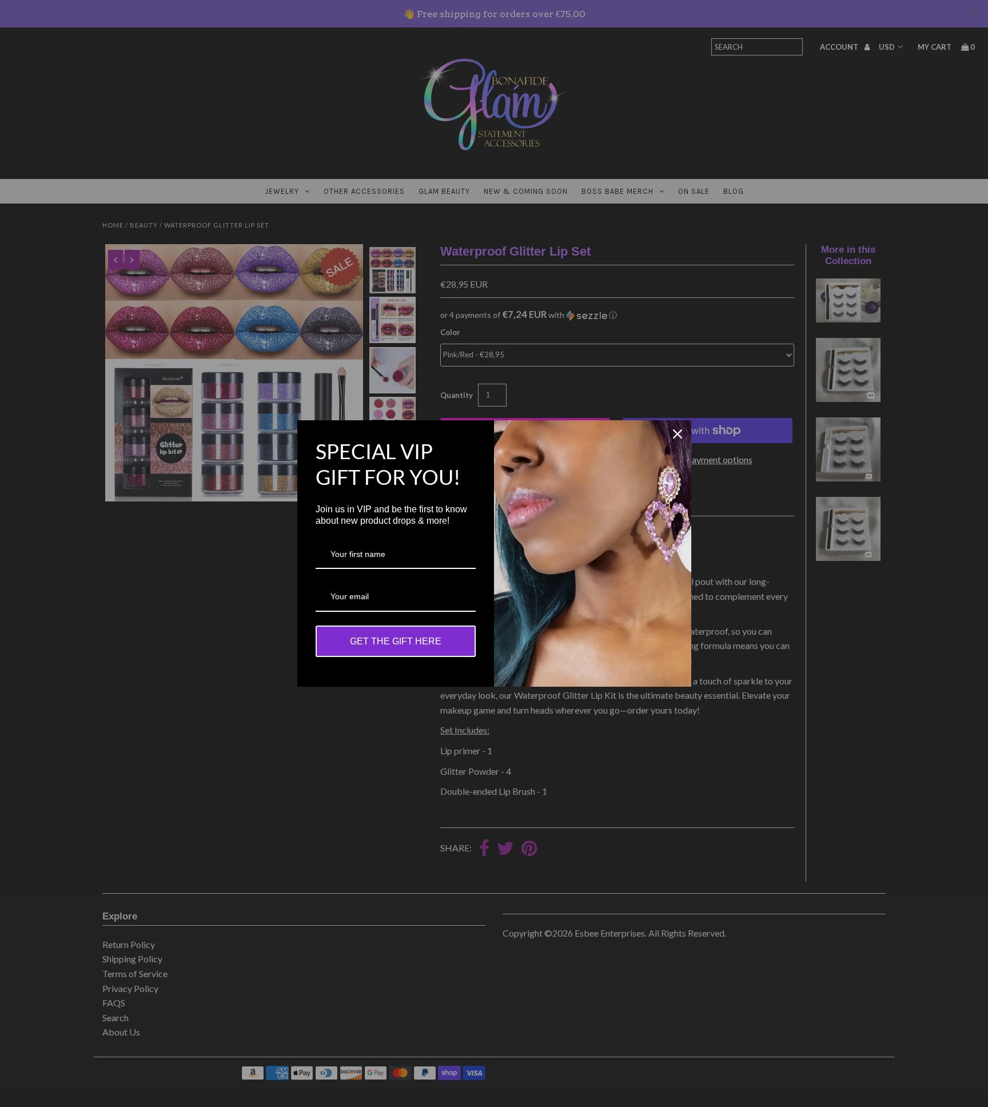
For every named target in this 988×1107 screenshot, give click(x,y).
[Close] (677, 434)
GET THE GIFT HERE (395, 641)
